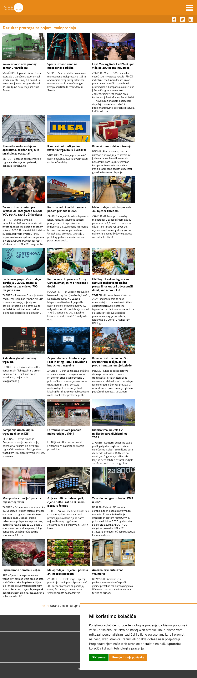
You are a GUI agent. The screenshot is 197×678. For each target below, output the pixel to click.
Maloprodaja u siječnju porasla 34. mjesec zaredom (67, 572)
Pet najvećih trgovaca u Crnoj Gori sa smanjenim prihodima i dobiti (67, 282)
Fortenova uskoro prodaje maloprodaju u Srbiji (64, 432)
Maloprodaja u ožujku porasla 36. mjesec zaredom (111, 209)
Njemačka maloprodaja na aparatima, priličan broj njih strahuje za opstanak (21, 149)
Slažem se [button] (98, 657)
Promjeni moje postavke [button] (128, 657)
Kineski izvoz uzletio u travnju (112, 146)
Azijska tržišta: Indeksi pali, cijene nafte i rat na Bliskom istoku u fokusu (65, 502)
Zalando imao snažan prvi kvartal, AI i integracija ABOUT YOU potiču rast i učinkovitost (22, 211)
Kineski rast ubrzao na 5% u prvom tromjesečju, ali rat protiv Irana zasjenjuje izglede (112, 361)
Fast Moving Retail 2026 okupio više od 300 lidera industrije (113, 66)
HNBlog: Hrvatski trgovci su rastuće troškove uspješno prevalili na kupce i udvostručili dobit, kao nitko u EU (113, 284)
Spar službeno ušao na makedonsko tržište (62, 66)
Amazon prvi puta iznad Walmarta (108, 572)
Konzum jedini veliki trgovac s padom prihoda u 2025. (67, 209)
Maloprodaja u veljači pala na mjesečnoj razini (22, 500)
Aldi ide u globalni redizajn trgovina (20, 360)
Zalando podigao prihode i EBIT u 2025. (112, 500)
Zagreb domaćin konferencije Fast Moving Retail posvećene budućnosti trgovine (67, 361)
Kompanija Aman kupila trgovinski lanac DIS (18, 432)
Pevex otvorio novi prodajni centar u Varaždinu (20, 66)
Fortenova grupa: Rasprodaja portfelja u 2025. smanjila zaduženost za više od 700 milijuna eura (22, 284)
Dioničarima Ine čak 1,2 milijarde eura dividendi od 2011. (110, 433)
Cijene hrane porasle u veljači (22, 570)
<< (43, 605)
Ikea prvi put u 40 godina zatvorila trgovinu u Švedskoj (66, 148)
